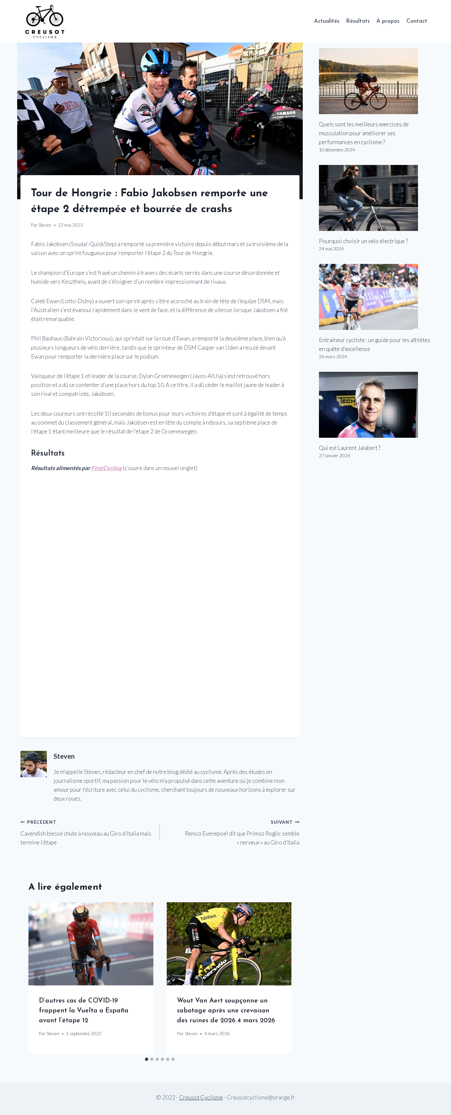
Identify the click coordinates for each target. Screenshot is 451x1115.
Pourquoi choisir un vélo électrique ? (363, 241)
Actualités (326, 21)
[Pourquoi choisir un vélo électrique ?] (375, 198)
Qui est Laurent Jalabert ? (349, 447)
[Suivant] (280, 978)
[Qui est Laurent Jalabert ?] (375, 405)
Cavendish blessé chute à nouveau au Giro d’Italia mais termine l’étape (85, 832)
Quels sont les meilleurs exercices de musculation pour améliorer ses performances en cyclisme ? (364, 133)
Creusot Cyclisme (201, 1097)
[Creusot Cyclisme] (45, 21)
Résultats (358, 21)
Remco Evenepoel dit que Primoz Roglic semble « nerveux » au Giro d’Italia (242, 832)
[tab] (146, 1059)
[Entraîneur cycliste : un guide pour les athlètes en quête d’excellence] (375, 297)
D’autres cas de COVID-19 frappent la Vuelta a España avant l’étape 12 (83, 1011)
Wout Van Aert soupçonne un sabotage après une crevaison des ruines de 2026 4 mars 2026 (226, 1011)
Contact (416, 21)
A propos (387, 21)
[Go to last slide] (39, 978)
